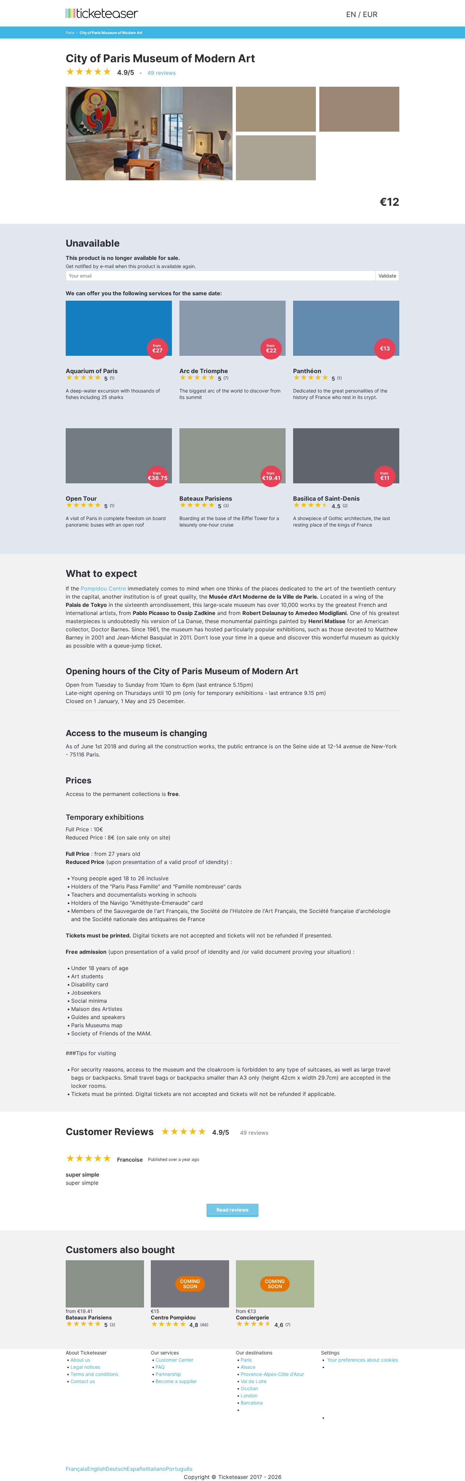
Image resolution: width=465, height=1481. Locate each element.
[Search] (389, 14)
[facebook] (362, 1392)
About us (80, 1360)
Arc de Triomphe (203, 371)
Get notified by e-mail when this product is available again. (131, 266)
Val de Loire (254, 1381)
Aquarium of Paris (92, 371)
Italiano (156, 1468)
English (96, 1468)
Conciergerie (252, 1317)
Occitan (249, 1388)
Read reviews (232, 1210)
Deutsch (116, 1468)
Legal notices (85, 1367)
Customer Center (174, 1360)
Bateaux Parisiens (205, 498)
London (249, 1395)
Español (137, 1468)
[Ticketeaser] (102, 13)
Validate (387, 276)
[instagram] (362, 1443)
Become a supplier (176, 1381)
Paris (70, 33)
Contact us (82, 1381)
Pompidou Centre (103, 588)
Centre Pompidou (173, 1317)
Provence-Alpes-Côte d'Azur (272, 1374)
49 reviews (161, 73)
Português (179, 1468)
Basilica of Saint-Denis (326, 498)
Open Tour (81, 498)
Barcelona (252, 1402)
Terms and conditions (94, 1374)
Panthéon (307, 371)
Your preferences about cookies (362, 1360)
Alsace (248, 1367)
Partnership (168, 1374)
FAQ (160, 1367)
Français (76, 1468)
